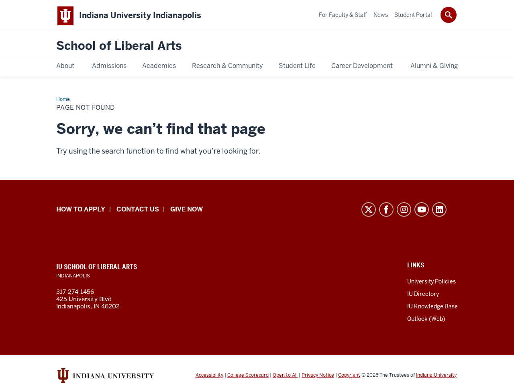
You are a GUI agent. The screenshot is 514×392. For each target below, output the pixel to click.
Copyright (349, 375)
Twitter (368, 209)
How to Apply (80, 209)
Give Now (186, 209)
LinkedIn (439, 209)
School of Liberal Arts (119, 46)
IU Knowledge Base (432, 306)
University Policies (431, 281)
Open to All (285, 375)
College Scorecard (248, 375)
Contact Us (137, 209)
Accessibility (209, 375)
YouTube (421, 209)
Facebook (386, 209)
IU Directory (423, 294)
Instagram (404, 209)
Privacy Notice (318, 375)
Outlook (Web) (426, 318)
